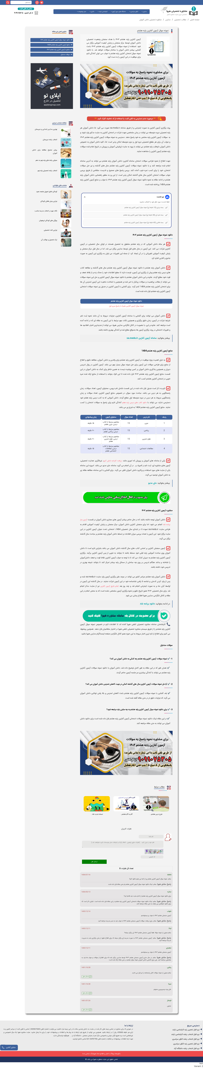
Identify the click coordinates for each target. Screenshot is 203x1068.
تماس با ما (85, 1053)
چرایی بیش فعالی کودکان (48, 201)
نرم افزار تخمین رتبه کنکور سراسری (186, 1043)
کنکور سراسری (134, 11)
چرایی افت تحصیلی (50, 230)
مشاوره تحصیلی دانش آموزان (150, 19)
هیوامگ (93, 1053)
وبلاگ (112, 1053)
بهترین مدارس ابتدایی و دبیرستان (46, 129)
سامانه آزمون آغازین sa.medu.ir (142, 338)
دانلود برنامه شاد (147, 604)
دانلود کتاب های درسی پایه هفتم (134, 402)
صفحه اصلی (194, 19)
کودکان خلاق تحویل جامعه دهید (46, 191)
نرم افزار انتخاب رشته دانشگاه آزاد (186, 1048)
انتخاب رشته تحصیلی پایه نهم (47, 170)
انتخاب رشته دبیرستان (50, 139)
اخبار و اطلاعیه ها (103, 1053)
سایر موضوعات (82, 11)
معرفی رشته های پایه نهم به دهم (46, 160)
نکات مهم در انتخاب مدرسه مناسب (46, 211)
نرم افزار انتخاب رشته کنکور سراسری (185, 1039)
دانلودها (118, 1053)
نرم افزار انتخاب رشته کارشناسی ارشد (185, 1034)
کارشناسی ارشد (102, 11)
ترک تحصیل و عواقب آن (49, 239)
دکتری (92, 11)
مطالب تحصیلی (180, 19)
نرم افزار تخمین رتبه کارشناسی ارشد (185, 1029)
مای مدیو (152, 483)
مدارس (144, 11)
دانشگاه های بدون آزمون (119, 11)
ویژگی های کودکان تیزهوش (48, 220)
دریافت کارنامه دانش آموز (112, 460)
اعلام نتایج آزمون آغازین (109, 586)
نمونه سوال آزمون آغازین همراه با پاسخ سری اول (126, 306)
